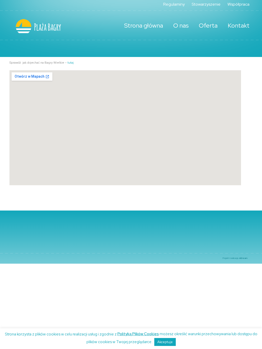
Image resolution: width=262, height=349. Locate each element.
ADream (243, 258)
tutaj (71, 63)
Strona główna (143, 25)
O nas (181, 25)
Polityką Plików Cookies (138, 333)
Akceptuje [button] (165, 342)
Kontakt (238, 25)
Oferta (208, 25)
